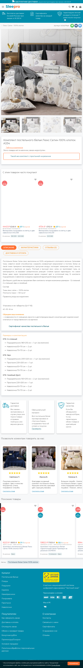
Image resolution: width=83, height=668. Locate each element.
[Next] (79, 127)
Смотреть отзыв (9, 491)
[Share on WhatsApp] (72, 26)
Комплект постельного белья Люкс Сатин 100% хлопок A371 (17, 548)
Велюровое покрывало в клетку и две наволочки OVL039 (19, 232)
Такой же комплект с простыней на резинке (31, 156)
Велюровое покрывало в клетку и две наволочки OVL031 (55, 232)
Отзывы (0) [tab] (51, 248)
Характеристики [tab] (29, 248)
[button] (3, 6)
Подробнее (55, 665)
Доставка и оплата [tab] (16, 253)
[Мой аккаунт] (77, 6)
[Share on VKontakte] (76, 26)
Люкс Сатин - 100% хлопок (13, 26)
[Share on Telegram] (80, 26)
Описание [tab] (8, 248)
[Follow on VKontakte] (45, 606)
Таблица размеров (14, 148)
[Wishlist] (73, 6)
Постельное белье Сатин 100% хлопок (23, 562)
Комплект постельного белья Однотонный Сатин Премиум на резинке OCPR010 (53, 549)
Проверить (36, 429)
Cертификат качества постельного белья (29, 326)
